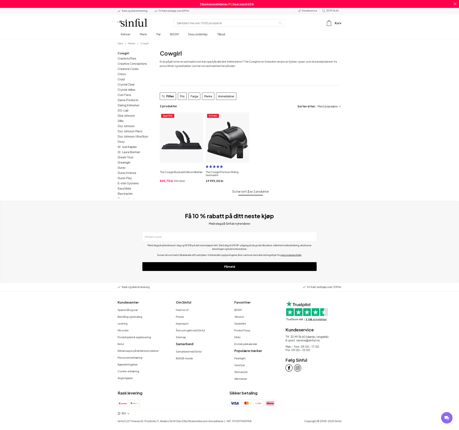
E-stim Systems (128, 183)
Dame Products (128, 100)
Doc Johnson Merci (130, 131)
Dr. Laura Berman (129, 152)
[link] (120, 43)
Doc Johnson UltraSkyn (133, 136)
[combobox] (226, 23)
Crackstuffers (127, 58)
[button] (455, 4)
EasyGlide (124, 188)
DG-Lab (123, 110)
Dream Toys (125, 157)
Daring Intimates (128, 105)
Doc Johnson (126, 126)
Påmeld (229, 266)
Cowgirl (123, 53)
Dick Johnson (126, 115)
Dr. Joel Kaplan (127, 147)
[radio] (207, 166)
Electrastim (125, 193)
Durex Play (125, 178)
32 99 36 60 (332, 10)
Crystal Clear (126, 84)
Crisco (122, 74)
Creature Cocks (128, 69)
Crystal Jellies (126, 89)
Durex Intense (127, 173)
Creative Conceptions (132, 63)
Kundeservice (309, 10)
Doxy (121, 141)
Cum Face (124, 95)
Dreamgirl (124, 162)
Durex (122, 167)
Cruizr (121, 79)
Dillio (121, 121)
